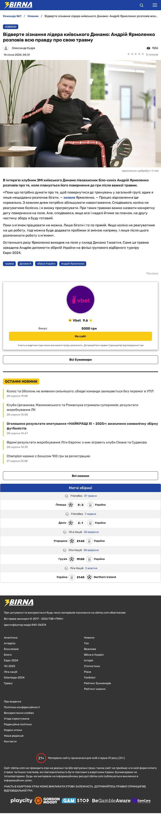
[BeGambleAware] (111, 801)
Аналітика (10, 637)
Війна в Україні (93, 654)
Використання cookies (19, 713)
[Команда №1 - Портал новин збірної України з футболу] (16, 5)
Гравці (8, 683)
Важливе (90, 649)
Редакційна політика (18, 724)
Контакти (10, 741)
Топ (86, 643)
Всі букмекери (80, 359)
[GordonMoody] (47, 801)
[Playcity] (21, 801)
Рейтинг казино (94, 689)
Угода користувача (16, 718)
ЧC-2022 (9, 666)
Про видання (12, 701)
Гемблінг (90, 677)
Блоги (8, 654)
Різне (87, 672)
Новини (10, 27)
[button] (141, 6)
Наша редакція (14, 735)
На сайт (80, 336)
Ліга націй (10, 672)
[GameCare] (141, 801)
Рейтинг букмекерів (97, 683)
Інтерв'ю (9, 643)
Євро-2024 (11, 660)
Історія (88, 660)
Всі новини (80, 476)
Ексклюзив (11, 649)
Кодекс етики (13, 730)
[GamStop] (76, 801)
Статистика (92, 666)
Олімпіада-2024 (14, 677)
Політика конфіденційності (22, 707)
